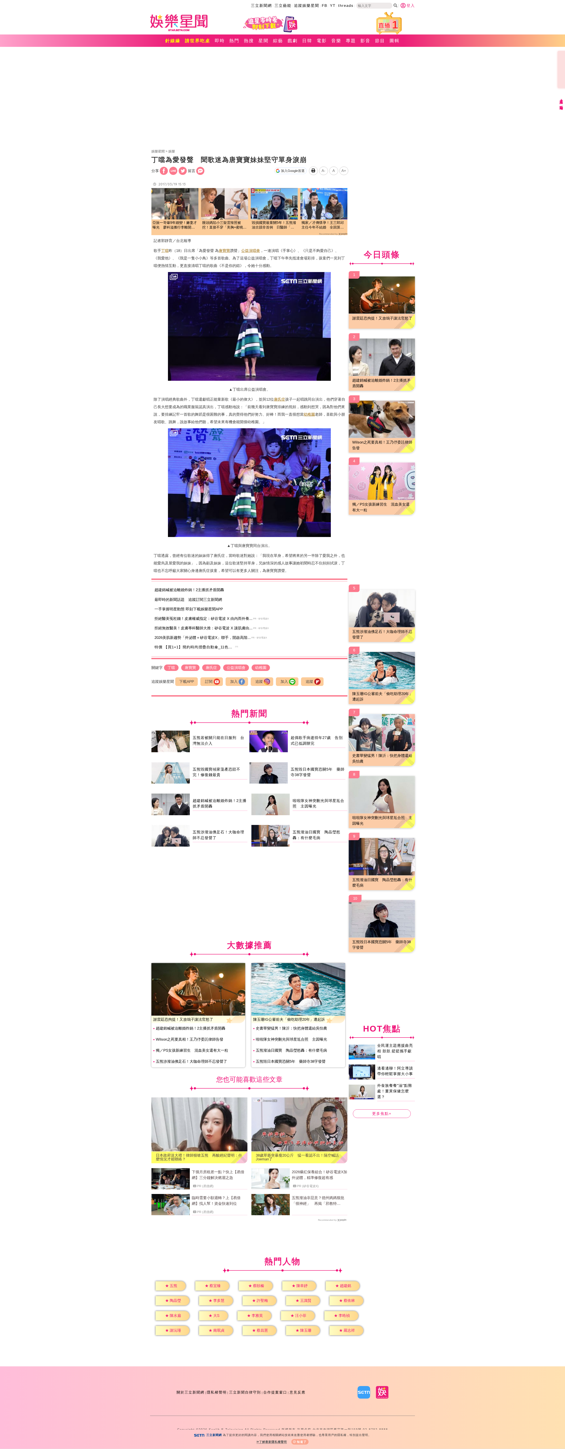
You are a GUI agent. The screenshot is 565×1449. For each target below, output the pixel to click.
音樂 (336, 40)
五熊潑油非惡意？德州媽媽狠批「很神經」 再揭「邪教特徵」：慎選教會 (318, 1201)
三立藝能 (283, 6)
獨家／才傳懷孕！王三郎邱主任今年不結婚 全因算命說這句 (322, 225)
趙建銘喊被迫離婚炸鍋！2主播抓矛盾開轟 (189, 590)
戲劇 (293, 40)
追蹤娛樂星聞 (306, 6)
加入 (234, 682)
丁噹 (165, 251)
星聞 (263, 40)
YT (332, 6)
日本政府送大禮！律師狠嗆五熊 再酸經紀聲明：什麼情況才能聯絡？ (199, 1157)
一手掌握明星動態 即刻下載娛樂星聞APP (188, 609)
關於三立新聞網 (190, 1392)
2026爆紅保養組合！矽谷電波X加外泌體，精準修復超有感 (319, 1175)
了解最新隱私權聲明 (273, 1441)
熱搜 (249, 40)
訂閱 (209, 682)
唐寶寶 (224, 251)
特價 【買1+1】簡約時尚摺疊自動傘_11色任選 (195, 647)
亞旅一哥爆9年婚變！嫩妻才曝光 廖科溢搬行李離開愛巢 (175, 225)
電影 (322, 40)
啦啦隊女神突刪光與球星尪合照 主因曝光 (291, 1039)
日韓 (307, 40)
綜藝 (278, 40)
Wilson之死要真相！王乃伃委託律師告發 (189, 1039)
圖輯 (395, 40)
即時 (220, 40)
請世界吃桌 (197, 40)
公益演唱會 (250, 251)
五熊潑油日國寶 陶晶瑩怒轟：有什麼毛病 (291, 1050)
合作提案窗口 (275, 1392)
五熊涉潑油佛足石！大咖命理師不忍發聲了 (191, 1061)
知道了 (302, 1441)
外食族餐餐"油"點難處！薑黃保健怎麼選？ (394, 1091)
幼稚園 (309, 414)
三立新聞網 (261, 6)
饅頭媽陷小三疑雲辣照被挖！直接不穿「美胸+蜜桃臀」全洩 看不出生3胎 (222, 225)
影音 (365, 40)
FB (324, 6)
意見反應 (297, 1392)
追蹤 (259, 682)
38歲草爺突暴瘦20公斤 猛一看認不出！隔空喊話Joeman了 (297, 1157)
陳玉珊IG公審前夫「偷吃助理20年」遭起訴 (289, 1019)
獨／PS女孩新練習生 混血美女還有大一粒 (192, 1050)
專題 (351, 40)
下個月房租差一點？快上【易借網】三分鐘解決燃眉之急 (218, 1175)
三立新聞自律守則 (245, 1392)
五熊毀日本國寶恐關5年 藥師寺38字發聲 (291, 1061)
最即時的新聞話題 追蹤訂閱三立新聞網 (188, 600)
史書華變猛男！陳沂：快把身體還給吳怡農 (291, 1028)
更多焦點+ (382, 1114)
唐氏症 (279, 399)
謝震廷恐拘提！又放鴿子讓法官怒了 (183, 1019)
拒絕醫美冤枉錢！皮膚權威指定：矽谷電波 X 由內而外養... (203, 619)
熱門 (234, 40)
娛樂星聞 (158, 151)
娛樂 (171, 151)
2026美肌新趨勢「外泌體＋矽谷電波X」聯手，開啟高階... (202, 638)
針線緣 (173, 40)
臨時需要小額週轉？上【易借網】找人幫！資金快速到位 (216, 1201)
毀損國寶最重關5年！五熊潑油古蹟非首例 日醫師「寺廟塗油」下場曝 (274, 225)
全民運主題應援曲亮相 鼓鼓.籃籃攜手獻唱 (395, 1051)
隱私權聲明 (217, 1392)
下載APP (186, 682)
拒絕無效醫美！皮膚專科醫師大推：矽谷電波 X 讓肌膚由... (203, 628)
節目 (380, 40)
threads (346, 6)
